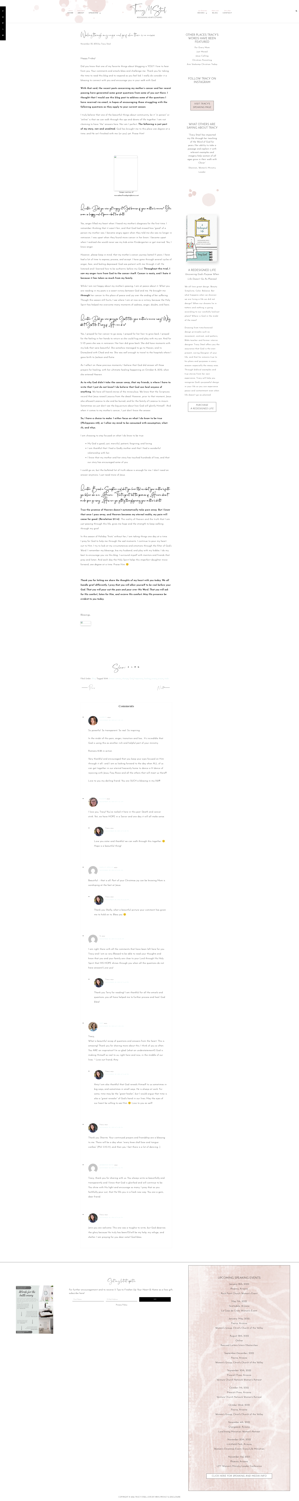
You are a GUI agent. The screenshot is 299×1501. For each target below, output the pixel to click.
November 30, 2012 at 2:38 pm (111, 1127)
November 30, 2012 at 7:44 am (111, 801)
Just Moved (202, 52)
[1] (33, 1337)
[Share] (127, 667)
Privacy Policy (121, 1305)
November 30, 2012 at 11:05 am (112, 1026)
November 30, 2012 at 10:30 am (112, 939)
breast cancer (115, 679)
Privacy (164, 1497)
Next (161, 690)
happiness (138, 679)
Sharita (103, 717)
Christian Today (209, 64)
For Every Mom (202, 48)
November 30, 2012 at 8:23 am (111, 870)
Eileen (103, 799)
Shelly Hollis (106, 867)
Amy (101, 1023)
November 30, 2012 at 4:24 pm (111, 1168)
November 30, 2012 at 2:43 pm (117, 982)
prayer (160, 679)
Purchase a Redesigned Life (202, 407)
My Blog (149, 10)
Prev (92, 690)
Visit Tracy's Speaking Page (202, 106)
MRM (157, 1497)
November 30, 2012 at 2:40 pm (117, 899)
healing (147, 679)
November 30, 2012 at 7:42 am (111, 720)
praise (154, 679)
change (125, 679)
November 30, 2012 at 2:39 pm (117, 831)
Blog (94, 679)
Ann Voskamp (194, 64)
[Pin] (134, 667)
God (131, 679)
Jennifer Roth (107, 1165)
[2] (36, 1337)
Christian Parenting (202, 60)
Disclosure (175, 1497)
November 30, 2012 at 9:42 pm (111, 1217)
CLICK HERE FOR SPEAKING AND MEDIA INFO (239, 1476)
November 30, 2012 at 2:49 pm (117, 1074)
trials (167, 679)
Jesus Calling (202, 56)
